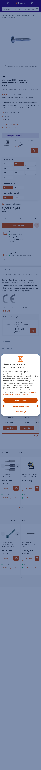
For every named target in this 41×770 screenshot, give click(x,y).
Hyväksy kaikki (20, 400)
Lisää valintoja (20, 412)
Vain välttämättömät (20, 406)
